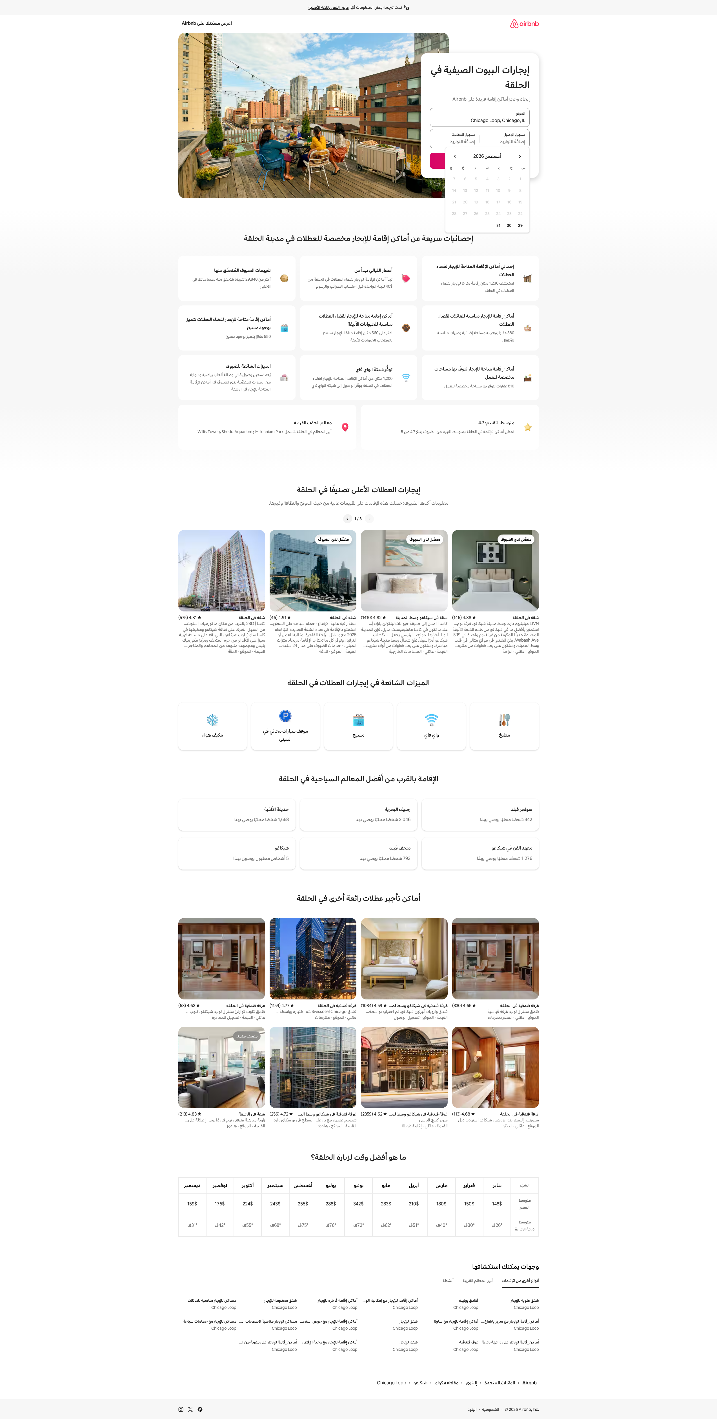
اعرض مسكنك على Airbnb (207, 23)
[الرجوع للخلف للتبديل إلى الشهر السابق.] (519, 156)
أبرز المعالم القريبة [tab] (478, 1280)
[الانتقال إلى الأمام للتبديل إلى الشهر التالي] (455, 156)
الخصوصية (490, 1409)
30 (509, 225)
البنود (472, 1409)
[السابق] (369, 518)
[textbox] (504, 142)
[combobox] (479, 120)
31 (498, 225)
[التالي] (347, 518)
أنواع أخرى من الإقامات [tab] (520, 1280)
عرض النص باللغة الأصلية (328, 7)
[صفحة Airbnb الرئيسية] (524, 23)
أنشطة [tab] (448, 1280)
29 (520, 225)
